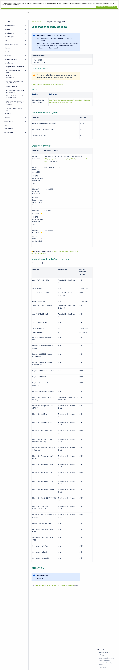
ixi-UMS (6, 52)
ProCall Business (9, 63)
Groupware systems (104, 660)
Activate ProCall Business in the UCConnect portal (15, 96)
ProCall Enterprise (9, 25)
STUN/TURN (102, 667)
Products (7, 117)
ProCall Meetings (9, 33)
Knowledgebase (36, 22)
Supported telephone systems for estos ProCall (48, 84)
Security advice (8, 121)
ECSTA (6, 40)
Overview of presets (11, 86)
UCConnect (7, 55)
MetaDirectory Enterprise (11, 44)
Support (6, 125)
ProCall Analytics (9, 37)
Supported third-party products (15, 66)
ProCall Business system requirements (13, 76)
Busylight (102, 655)
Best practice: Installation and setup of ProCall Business (14, 82)
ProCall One (7, 113)
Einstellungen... (111, 6)
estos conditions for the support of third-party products (54, 585)
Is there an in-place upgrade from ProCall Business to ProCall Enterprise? (15, 103)
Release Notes (8, 128)
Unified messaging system (106, 658)
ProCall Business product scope (13, 71)
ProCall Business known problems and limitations (15, 91)
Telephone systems (104, 652)
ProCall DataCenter (10, 22)
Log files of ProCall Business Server (14, 109)
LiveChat (7, 48)
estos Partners (8, 132)
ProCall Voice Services (10, 59)
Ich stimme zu (101, 6)
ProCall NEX (7, 29)
